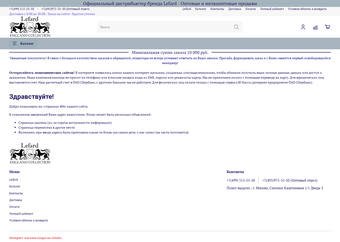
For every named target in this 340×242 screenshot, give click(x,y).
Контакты (217, 9)
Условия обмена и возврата (307, 9)
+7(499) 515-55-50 (21, 9)
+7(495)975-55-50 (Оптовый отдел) (65, 9)
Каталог (200, 9)
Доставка (234, 9)
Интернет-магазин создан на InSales (35, 238)
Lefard (186, 9)
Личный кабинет (272, 9)
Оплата (250, 9)
